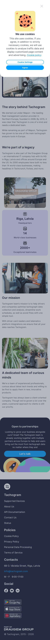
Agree (25, 67)
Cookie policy (34, 55)
